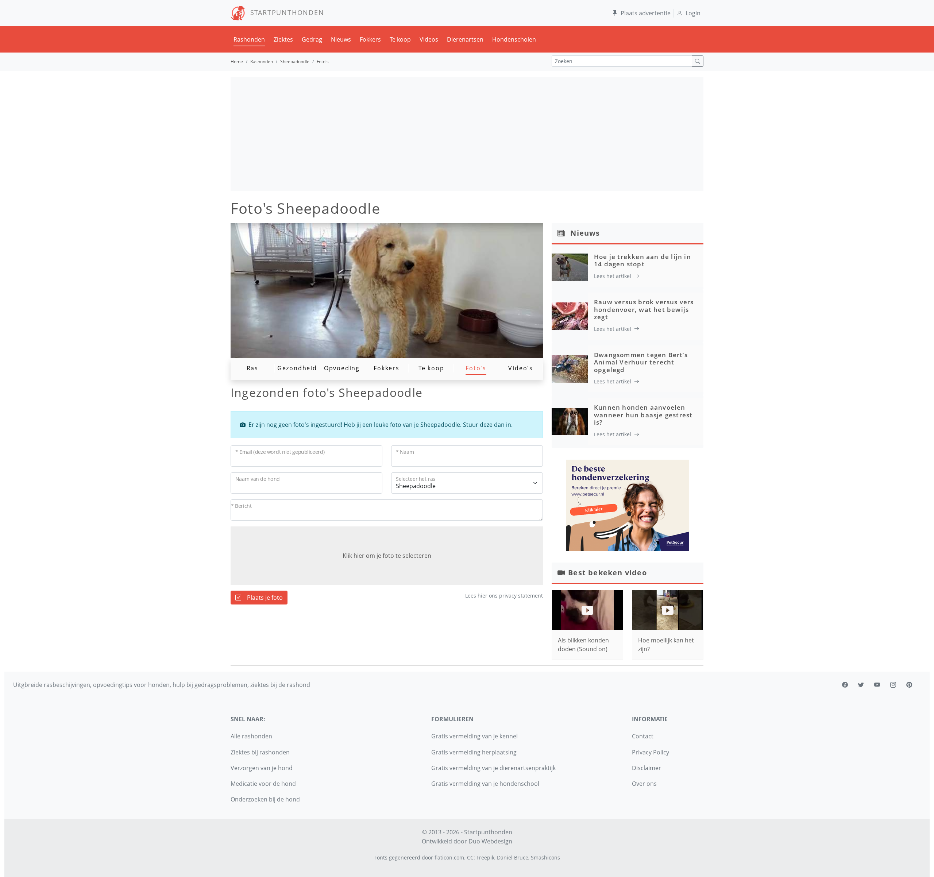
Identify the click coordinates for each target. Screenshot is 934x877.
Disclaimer (646, 768)
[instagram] (893, 685)
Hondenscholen (514, 39)
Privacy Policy (650, 752)
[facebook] (845, 685)
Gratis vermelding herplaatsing (474, 752)
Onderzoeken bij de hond (265, 799)
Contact (642, 736)
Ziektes (283, 39)
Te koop (400, 39)
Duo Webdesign (490, 841)
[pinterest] (909, 685)
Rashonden (249, 39)
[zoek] (697, 61)
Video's (520, 368)
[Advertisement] (467, 134)
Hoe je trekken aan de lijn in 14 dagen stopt (642, 260)
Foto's (476, 368)
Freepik (485, 857)
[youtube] (877, 685)
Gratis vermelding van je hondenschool (485, 784)
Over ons (644, 784)
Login (693, 13)
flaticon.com (449, 857)
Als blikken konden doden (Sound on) (583, 644)
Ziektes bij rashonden (260, 752)
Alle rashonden (251, 736)
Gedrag (312, 39)
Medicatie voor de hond (263, 784)
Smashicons (545, 857)
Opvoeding (342, 368)
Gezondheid (297, 368)
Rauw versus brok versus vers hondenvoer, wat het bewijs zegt (644, 309)
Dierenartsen (465, 39)
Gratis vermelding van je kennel (474, 736)
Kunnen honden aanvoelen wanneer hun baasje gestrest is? (643, 414)
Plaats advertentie (646, 13)
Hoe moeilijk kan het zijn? (666, 644)
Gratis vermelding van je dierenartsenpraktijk (493, 768)
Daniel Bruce (512, 857)
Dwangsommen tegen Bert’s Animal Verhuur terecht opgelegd (641, 362)
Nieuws (341, 39)
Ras (252, 368)
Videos (429, 39)
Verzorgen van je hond (262, 768)
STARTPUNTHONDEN (284, 12)
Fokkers (370, 39)
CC (470, 857)
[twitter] (861, 685)
